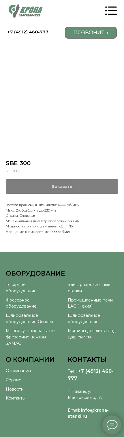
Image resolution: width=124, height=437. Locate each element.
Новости (15, 389)
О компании (18, 370)
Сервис (13, 380)
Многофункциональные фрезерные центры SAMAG (30, 337)
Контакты (15, 398)
